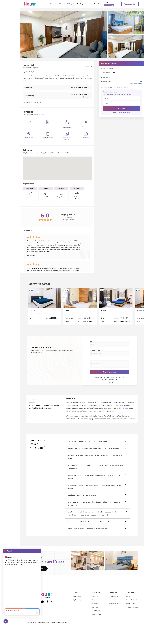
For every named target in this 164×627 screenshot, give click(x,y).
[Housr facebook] (47, 602)
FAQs (128, 596)
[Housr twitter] (52, 602)
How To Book (96, 614)
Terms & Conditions (133, 600)
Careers (95, 603)
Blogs (94, 600)
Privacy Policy (131, 603)
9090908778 (109, 5)
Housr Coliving (114, 596)
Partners (95, 607)
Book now (121, 108)
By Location (77, 596)
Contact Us (96, 611)
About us (95, 596)
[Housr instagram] (42, 602)
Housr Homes (113, 600)
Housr (127, 408)
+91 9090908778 (125, 112)
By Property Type (79, 600)
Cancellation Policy (132, 607)
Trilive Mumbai (114, 603)
